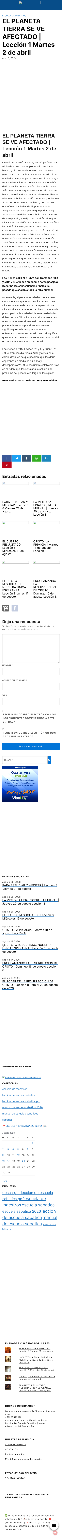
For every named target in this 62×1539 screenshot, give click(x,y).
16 (3, 1161)
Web (4, 695)
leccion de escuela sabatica (18, 1095)
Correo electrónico (15, 680)
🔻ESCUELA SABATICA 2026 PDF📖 (24, 1125)
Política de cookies (15, 1454)
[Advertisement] (31, 95)
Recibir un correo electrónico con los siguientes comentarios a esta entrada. (29, 718)
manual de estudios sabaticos (20, 1113)
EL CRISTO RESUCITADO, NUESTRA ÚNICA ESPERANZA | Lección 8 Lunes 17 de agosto (35, 1388)
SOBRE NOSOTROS (15, 1444)
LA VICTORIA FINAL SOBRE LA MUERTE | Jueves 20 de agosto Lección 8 (36, 1360)
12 (18, 1155)
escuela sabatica (38, 1204)
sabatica (7, 1119)
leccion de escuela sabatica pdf (21, 1101)
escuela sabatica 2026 (21, 1211)
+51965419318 (13, 1417)
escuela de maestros (14, 15)
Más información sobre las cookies (23, 1459)
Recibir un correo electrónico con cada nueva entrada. (29, 734)
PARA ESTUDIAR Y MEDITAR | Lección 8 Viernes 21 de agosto (36, 1349)
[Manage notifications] (55, 1532)
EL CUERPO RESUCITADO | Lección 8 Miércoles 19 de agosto (37, 1368)
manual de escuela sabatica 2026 (22, 1107)
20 (23, 1161)
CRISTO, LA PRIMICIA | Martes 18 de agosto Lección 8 (37, 1377)
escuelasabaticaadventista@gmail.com (26, 1420)
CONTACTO (11, 1449)
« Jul (4, 1180)
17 (8, 1161)
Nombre (7, 665)
